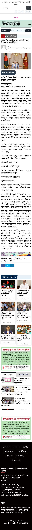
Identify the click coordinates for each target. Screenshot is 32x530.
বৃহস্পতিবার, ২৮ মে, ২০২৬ (23, 299)
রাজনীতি (25, 447)
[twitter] (29, 11)
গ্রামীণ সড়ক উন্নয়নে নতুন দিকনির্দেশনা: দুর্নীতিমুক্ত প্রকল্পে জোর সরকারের (23, 338)
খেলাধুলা (6, 447)
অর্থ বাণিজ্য (20, 456)
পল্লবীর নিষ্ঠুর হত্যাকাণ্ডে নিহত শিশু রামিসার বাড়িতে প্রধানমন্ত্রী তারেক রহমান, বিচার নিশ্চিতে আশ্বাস (7, 315)
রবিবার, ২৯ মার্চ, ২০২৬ (23, 344)
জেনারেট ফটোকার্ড (8, 73)
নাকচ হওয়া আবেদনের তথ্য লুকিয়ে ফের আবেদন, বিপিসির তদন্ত (22, 380)
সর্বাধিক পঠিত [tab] (23, 374)
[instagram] (22, 11)
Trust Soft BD (22, 523)
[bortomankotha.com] (10, 23)
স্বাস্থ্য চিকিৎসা (21, 451)
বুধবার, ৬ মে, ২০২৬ (22, 320)
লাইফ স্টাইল (9, 451)
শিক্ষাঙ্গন (10, 456)
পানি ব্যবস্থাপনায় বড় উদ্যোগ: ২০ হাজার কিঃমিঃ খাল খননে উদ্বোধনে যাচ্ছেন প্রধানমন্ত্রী (23, 314)
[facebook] (16, 11)
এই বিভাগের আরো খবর (9, 277)
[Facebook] (3, 265)
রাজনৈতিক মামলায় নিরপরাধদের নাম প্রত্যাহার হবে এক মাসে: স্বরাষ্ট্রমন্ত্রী (8, 337)
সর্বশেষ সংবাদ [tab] (8, 375)
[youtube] (19, 11)
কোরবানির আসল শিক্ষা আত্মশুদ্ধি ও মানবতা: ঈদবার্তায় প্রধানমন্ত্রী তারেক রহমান (23, 293)
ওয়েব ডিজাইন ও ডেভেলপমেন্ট (17, 270)
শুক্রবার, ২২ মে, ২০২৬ (6, 322)
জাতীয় (8, 36)
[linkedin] (26, 11)
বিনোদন (15, 447)
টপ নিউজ (13, 36)
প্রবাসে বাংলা (16, 460)
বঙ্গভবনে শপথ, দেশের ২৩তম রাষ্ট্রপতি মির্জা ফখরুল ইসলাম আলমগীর (7, 293)
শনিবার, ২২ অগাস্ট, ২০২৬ (7, 299)
